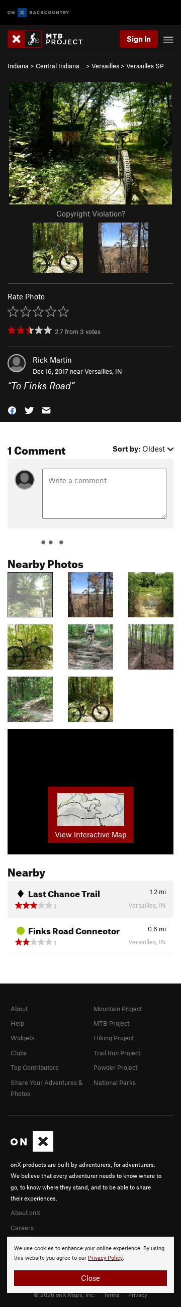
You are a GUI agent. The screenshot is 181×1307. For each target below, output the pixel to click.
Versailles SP (145, 66)
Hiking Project (114, 1038)
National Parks (115, 1082)
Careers (22, 1228)
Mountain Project (118, 1009)
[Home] (50, 39)
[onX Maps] (32, 1149)
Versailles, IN (103, 371)
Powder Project (115, 1067)
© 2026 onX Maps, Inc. (64, 1294)
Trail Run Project (117, 1053)
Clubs (19, 1053)
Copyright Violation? (90, 213)
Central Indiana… (60, 66)
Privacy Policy (105, 1258)
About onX (26, 1213)
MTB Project (111, 1023)
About (19, 1009)
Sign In (139, 38)
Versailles (105, 66)
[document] (90, 1265)
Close (90, 1277)
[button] (12, 409)
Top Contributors (34, 1067)
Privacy (137, 1294)
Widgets (22, 1038)
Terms (112, 1294)
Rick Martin (52, 359)
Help (17, 1023)
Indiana (18, 66)
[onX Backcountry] (38, 13)
